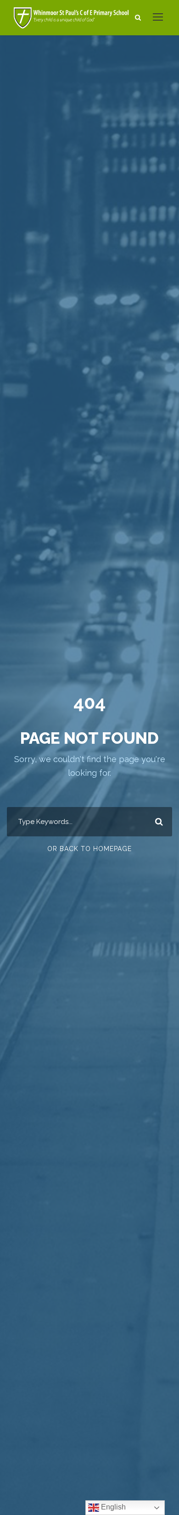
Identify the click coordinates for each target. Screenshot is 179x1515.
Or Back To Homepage (89, 848)
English (112, 1507)
